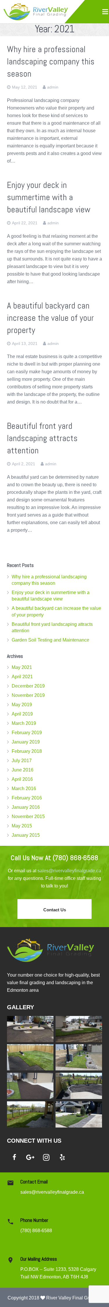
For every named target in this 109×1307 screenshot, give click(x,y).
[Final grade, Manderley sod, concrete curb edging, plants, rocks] (78, 1029)
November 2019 (28, 695)
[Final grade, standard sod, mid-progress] (30, 1057)
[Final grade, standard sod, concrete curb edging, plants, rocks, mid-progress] (30, 1029)
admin (52, 87)
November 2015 (28, 816)
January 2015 (26, 835)
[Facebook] (14, 1157)
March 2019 (24, 723)
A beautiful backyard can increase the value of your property (50, 318)
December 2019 (28, 686)
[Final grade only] (30, 1086)
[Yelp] (62, 1157)
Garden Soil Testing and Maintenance (50, 639)
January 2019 (26, 741)
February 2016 (27, 797)
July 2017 (22, 760)
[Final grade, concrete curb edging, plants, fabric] (78, 1086)
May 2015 (22, 825)
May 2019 (22, 704)
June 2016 (22, 769)
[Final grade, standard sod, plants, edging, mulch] (30, 1114)
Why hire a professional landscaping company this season (50, 61)
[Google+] (30, 1157)
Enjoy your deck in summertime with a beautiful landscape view (48, 197)
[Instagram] (46, 1157)
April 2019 (22, 713)
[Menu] (105, 11)
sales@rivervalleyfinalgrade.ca (69, 870)
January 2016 (26, 807)
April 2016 (22, 779)
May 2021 (22, 667)
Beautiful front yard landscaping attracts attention (42, 438)
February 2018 (27, 751)
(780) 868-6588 (36, 1230)
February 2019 (27, 732)
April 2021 (22, 676)
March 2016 (24, 788)
